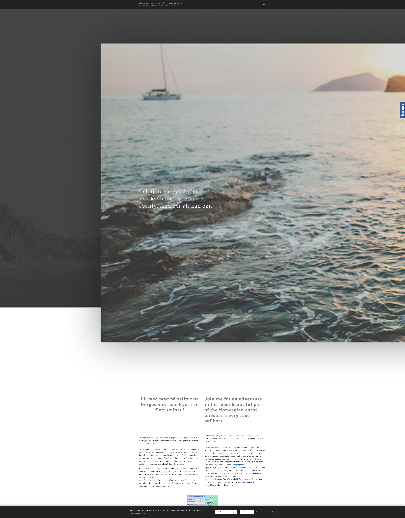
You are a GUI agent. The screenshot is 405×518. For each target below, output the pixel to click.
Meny (264, 4)
